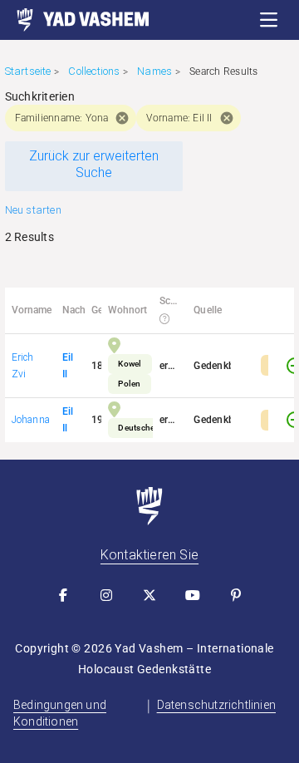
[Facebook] (63, 595)
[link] (74, 20)
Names (154, 71)
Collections (94, 71)
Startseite (28, 71)
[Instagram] (106, 595)
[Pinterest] (235, 595)
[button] (269, 20)
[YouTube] (192, 595)
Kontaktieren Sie (149, 555)
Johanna (31, 420)
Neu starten (33, 210)
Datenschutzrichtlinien (216, 704)
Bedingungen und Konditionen (59, 713)
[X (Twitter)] (149, 595)
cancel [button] (122, 118)
